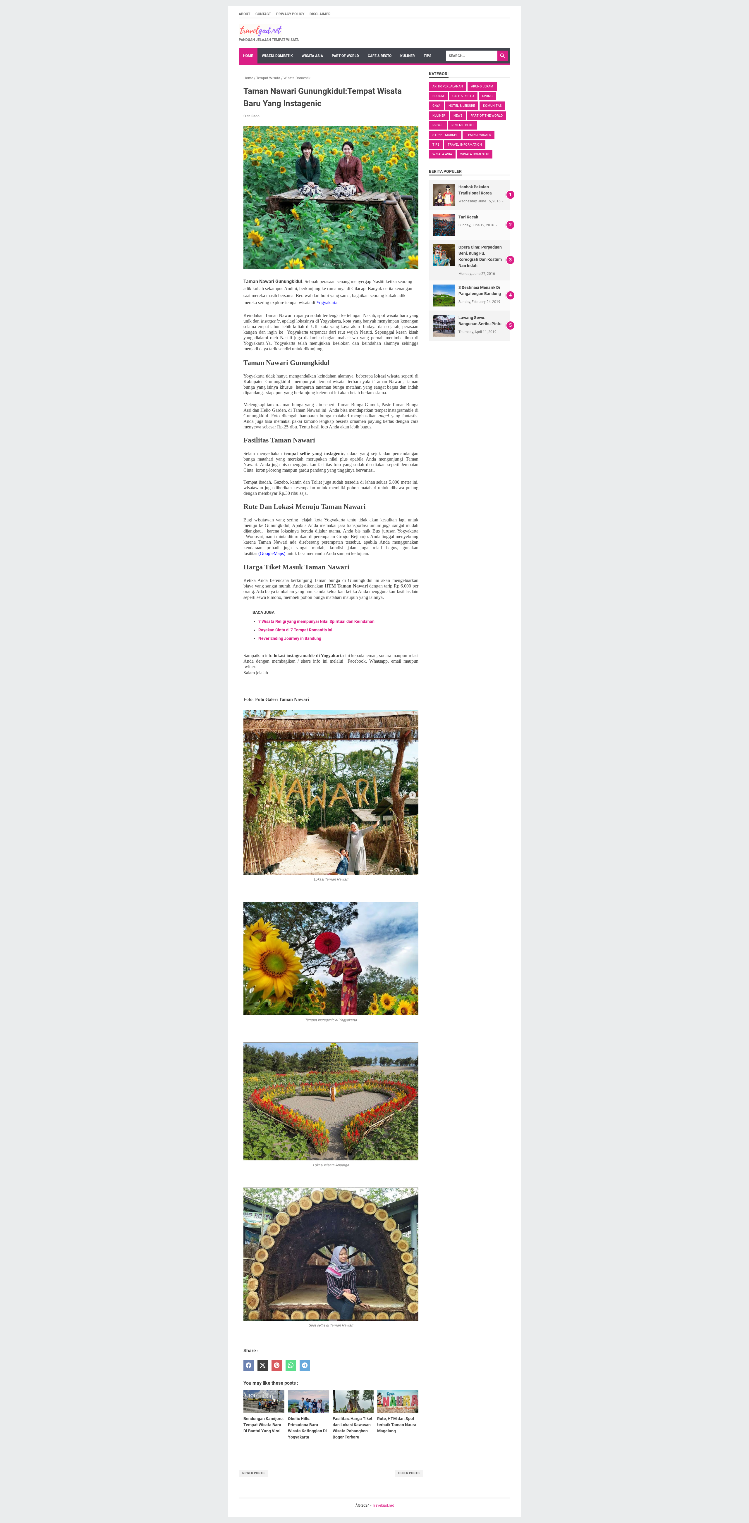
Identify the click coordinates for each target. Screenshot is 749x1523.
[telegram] (305, 1365)
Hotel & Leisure (462, 106)
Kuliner (438, 116)
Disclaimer (320, 14)
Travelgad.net (383, 1505)
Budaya (438, 96)
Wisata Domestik (474, 154)
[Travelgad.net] (269, 30)
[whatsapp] (291, 1365)
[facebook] (248, 1365)
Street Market (445, 135)
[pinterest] (277, 1365)
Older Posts (409, 1473)
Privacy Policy (290, 14)
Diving (487, 96)
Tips (435, 145)
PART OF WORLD (345, 56)
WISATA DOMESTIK (277, 56)
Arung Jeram (482, 86)
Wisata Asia (442, 154)
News (458, 116)
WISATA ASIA (312, 56)
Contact (263, 14)
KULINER (407, 56)
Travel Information (465, 145)
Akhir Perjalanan (447, 86)
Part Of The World (487, 116)
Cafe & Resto (463, 96)
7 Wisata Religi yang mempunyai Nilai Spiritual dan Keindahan (316, 621)
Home (248, 56)
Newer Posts (253, 1473)
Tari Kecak (468, 217)
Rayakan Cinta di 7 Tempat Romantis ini (295, 630)
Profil (437, 125)
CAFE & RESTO (379, 56)
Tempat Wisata (478, 135)
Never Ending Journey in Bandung (289, 638)
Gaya (436, 106)
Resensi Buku (462, 125)
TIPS (427, 56)
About (244, 14)
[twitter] (262, 1365)
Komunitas (492, 106)
